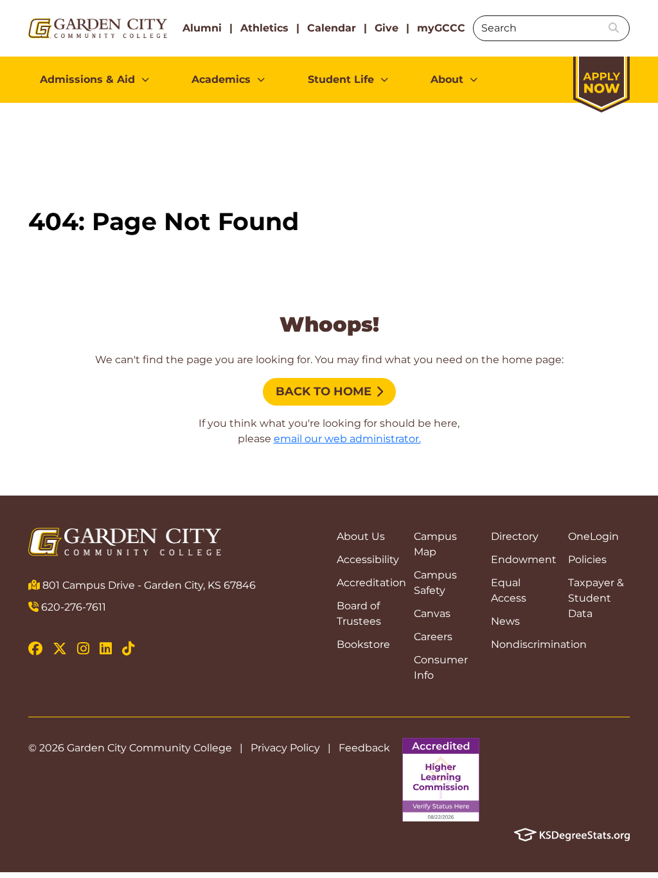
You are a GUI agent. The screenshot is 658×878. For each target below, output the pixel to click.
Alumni (202, 28)
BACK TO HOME (323, 391)
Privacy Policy (285, 748)
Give (386, 28)
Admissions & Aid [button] (87, 79)
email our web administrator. (347, 439)
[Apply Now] (601, 78)
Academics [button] (221, 79)
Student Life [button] (341, 79)
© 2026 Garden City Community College (130, 748)
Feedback (364, 748)
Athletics (264, 28)
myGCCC (441, 28)
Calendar (331, 28)
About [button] (447, 79)
